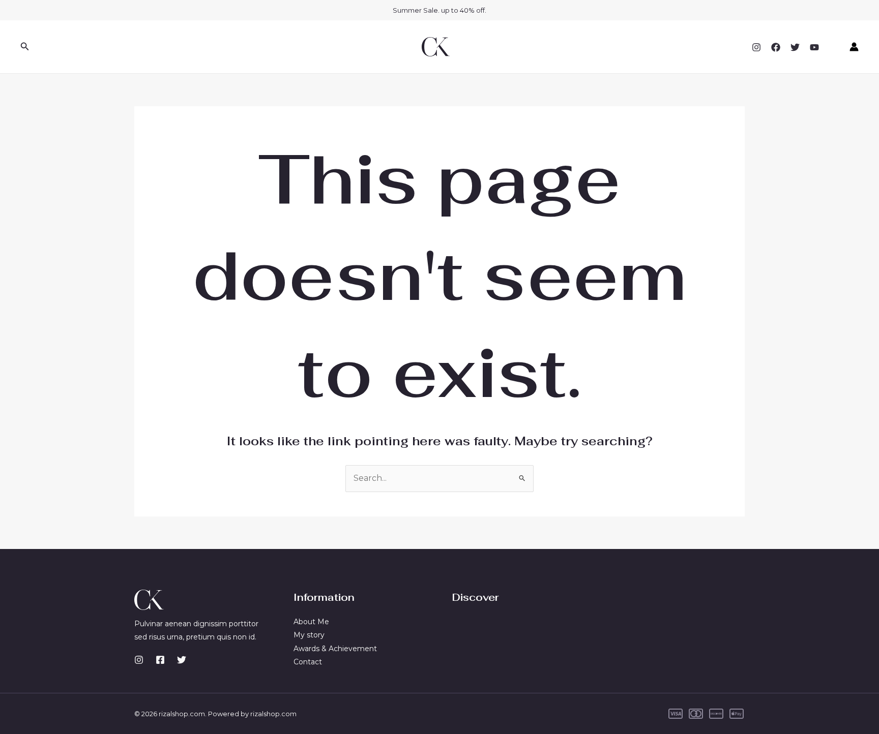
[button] (25, 46)
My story (309, 634)
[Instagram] (756, 47)
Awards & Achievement (335, 648)
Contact (308, 661)
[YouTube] (814, 47)
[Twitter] (795, 47)
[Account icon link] (854, 46)
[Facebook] (775, 47)
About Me (311, 621)
